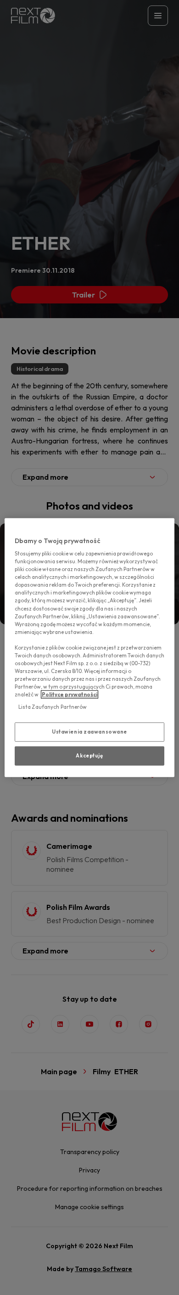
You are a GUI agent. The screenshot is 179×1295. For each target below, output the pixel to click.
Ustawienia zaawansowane (89, 732)
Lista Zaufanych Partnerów (52, 707)
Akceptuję (89, 755)
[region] (90, 647)
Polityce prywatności (69, 694)
